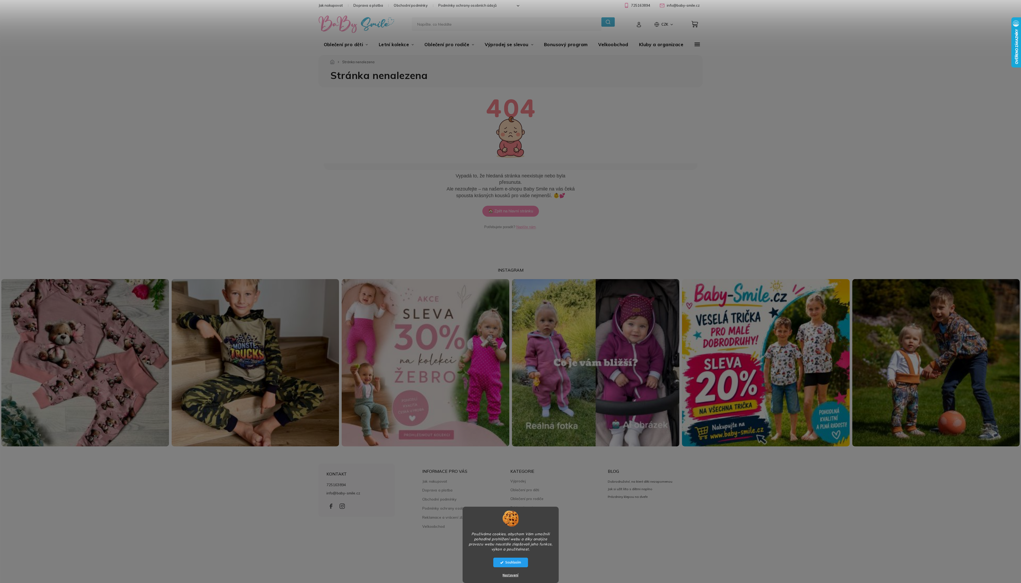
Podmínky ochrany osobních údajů (467, 5)
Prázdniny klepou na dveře (628, 497)
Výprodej (518, 481)
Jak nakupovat (330, 5)
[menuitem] (345, 44)
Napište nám (526, 227)
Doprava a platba (368, 5)
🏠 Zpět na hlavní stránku (510, 211)
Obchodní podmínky (410, 5)
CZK (665, 24)
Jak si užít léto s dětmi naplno (630, 489)
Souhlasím (513, 562)
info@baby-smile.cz (343, 493)
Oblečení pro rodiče (526, 499)
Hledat (607, 22)
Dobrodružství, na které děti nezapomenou (640, 481)
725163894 (336, 484)
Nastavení (510, 575)
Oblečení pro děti (524, 490)
